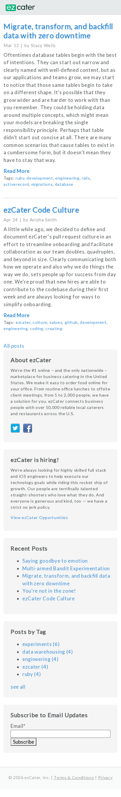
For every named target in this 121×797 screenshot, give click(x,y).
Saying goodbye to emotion (55, 561)
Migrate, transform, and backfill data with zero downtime (58, 31)
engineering (67, 177)
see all (18, 687)
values (55, 322)
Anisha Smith (43, 219)
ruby (20, 177)
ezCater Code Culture (41, 209)
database (64, 184)
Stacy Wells (43, 45)
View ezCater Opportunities (39, 517)
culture (40, 322)
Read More (17, 171)
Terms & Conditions (74, 777)
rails (86, 177)
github (71, 322)
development (39, 177)
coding (36, 328)
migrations (42, 184)
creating (54, 328)
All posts (14, 346)
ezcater (23, 322)
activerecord (16, 184)
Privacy (105, 777)
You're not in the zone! (49, 591)
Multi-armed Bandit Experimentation (66, 568)
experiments (41, 644)
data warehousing (47, 652)
